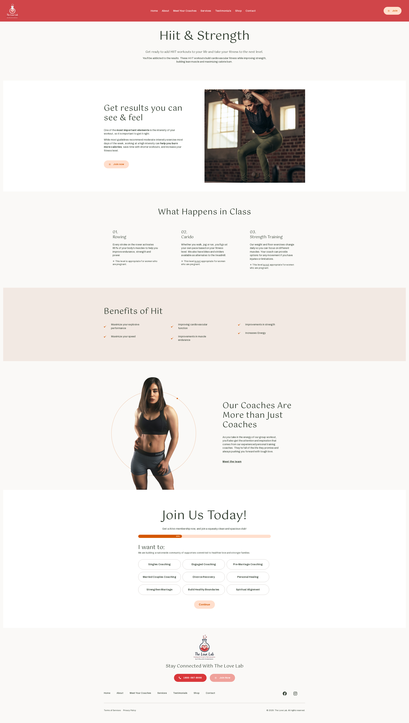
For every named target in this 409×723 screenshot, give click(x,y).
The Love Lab (281, 710)
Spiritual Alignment (248, 589)
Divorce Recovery (204, 577)
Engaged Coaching (204, 564)
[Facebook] (285, 693)
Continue (204, 604)
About (165, 10)
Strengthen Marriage (160, 589)
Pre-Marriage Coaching (248, 564)
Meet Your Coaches (185, 10)
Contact (251, 10)
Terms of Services (112, 710)
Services (206, 10)
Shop (238, 10)
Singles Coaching (159, 564)
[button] (222, 678)
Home (154, 10)
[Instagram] (295, 693)
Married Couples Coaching (159, 577)
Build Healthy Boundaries (203, 589)
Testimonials (223, 10)
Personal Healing (248, 577)
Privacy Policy (129, 710)
